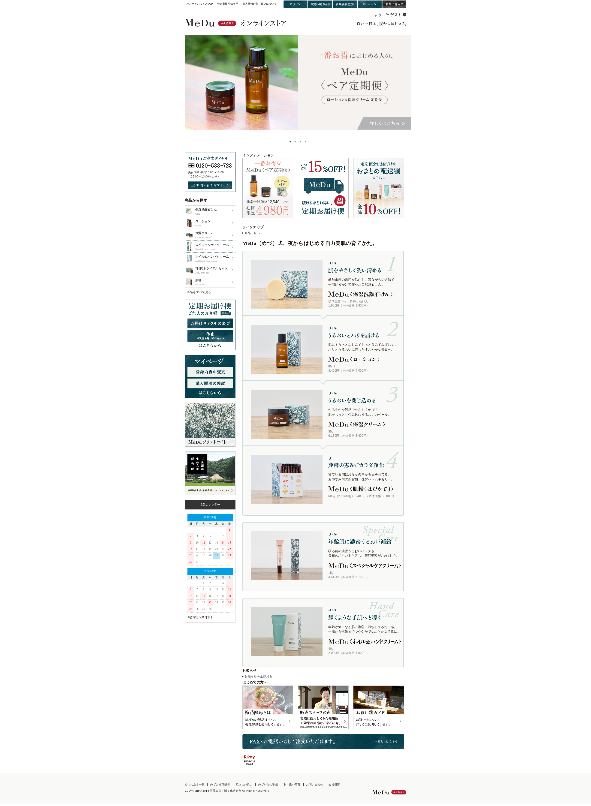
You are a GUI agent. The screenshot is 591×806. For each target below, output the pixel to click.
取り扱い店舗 (292, 784)
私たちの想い (244, 784)
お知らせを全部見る (258, 676)
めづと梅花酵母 (220, 784)
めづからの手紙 (268, 784)
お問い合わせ (314, 784)
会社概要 (334, 784)
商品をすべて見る (199, 292)
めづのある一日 (195, 784)
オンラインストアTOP (200, 3)
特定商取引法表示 (227, 3)
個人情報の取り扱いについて (260, 3)
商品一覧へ (252, 233)
